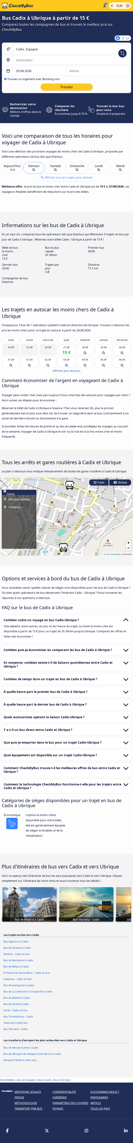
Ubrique (122, 482)
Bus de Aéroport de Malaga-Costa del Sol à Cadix (32, 1053)
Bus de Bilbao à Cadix (16, 966)
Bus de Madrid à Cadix (16, 997)
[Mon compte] (104, 5)
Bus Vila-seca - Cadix (15, 1029)
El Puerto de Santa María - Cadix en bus (26, 972)
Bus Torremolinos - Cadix (18, 1016)
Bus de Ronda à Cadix (16, 1004)
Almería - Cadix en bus (16, 954)
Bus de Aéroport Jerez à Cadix (20, 1047)
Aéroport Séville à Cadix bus (20, 1060)
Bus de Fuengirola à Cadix (18, 985)
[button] (70, 485)
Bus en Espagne (26, 1080)
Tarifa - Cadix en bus (15, 1010)
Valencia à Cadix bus (15, 1022)
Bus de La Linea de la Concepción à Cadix (27, 991)
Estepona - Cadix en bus (17, 979)
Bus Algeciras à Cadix (16, 941)
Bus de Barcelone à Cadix (18, 960)
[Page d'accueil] (50, 6)
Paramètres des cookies (70, 1103)
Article (95, 1103)
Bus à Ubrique (62, 1080)
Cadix (100, 482)
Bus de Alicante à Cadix (17, 947)
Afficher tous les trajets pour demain (68, 177)
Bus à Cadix (44, 1080)
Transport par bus (28, 1109)
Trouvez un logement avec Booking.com (33, 79)
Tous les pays (100, 1109)
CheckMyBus (7, 1080)
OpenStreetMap (113, 554)
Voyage (57, 1109)
